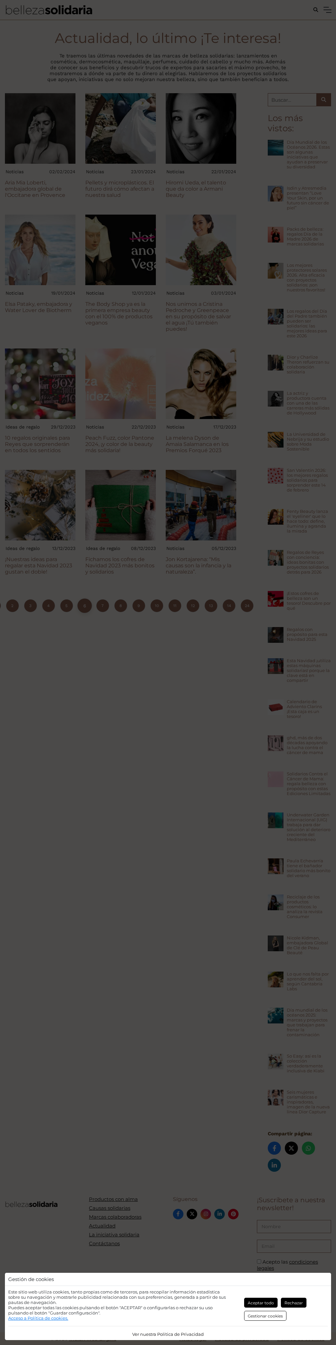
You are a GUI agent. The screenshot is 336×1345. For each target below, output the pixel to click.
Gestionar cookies (265, 1315)
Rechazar (293, 1302)
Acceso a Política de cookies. (38, 1318)
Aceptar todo (261, 1302)
